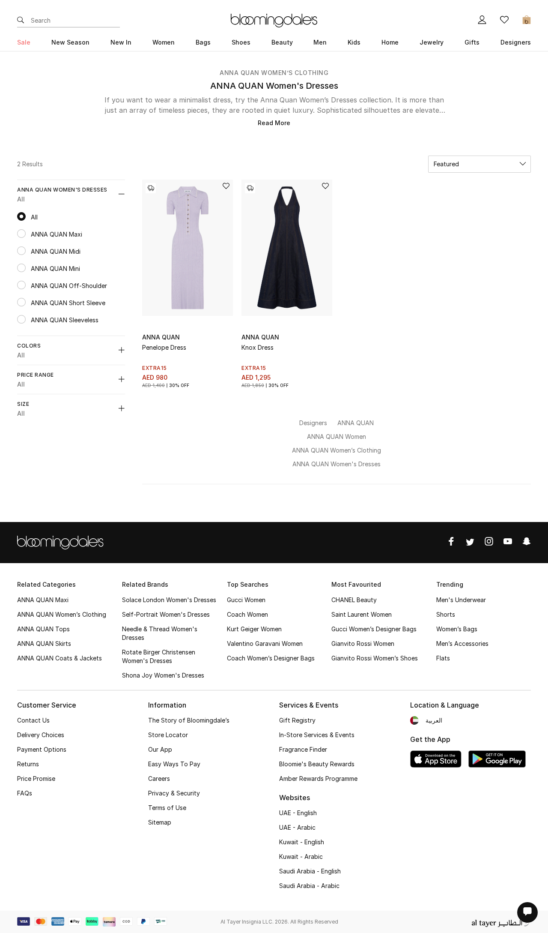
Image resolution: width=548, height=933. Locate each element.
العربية (434, 720)
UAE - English (298, 812)
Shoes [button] (241, 42)
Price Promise (36, 778)
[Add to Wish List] (226, 187)
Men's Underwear (461, 599)
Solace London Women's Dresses (169, 599)
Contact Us (33, 720)
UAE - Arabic (297, 827)
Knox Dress (257, 347)
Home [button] (390, 42)
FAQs (24, 793)
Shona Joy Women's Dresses (163, 675)
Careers (159, 778)
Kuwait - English (301, 842)
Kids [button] (354, 42)
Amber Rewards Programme (318, 778)
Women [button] (163, 42)
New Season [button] (70, 42)
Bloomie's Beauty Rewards (316, 764)
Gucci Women (246, 599)
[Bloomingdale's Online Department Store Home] (274, 19)
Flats (443, 658)
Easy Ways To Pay (174, 764)
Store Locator (168, 734)
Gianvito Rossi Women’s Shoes (374, 658)
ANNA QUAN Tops (43, 629)
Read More (274, 122)
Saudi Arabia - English (310, 871)
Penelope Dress (164, 347)
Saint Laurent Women (361, 614)
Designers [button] (515, 42)
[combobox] (479, 164)
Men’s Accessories (462, 643)
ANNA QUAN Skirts (44, 643)
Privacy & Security (174, 793)
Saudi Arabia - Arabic (309, 885)
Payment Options (41, 749)
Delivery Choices (40, 734)
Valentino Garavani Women (265, 643)
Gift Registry (297, 720)
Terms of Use (167, 807)
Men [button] (320, 42)
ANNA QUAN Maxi (42, 599)
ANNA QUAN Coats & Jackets (59, 658)
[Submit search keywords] (20, 20)
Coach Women (247, 614)
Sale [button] (23, 42)
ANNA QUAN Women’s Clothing (274, 72)
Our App (160, 749)
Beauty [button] (282, 42)
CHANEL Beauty (354, 599)
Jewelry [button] (432, 42)
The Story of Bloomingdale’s (188, 720)
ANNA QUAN (161, 337)
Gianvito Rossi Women (362, 643)
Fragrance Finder (303, 749)
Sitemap (159, 822)
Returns (28, 764)
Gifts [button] (472, 42)
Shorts (445, 614)
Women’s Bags (456, 629)
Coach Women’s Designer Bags (271, 658)
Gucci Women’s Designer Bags (374, 629)
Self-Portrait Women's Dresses (166, 614)
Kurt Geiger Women (254, 629)
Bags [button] (203, 42)
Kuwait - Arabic (301, 856)
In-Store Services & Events (316, 734)
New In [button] (120, 42)
